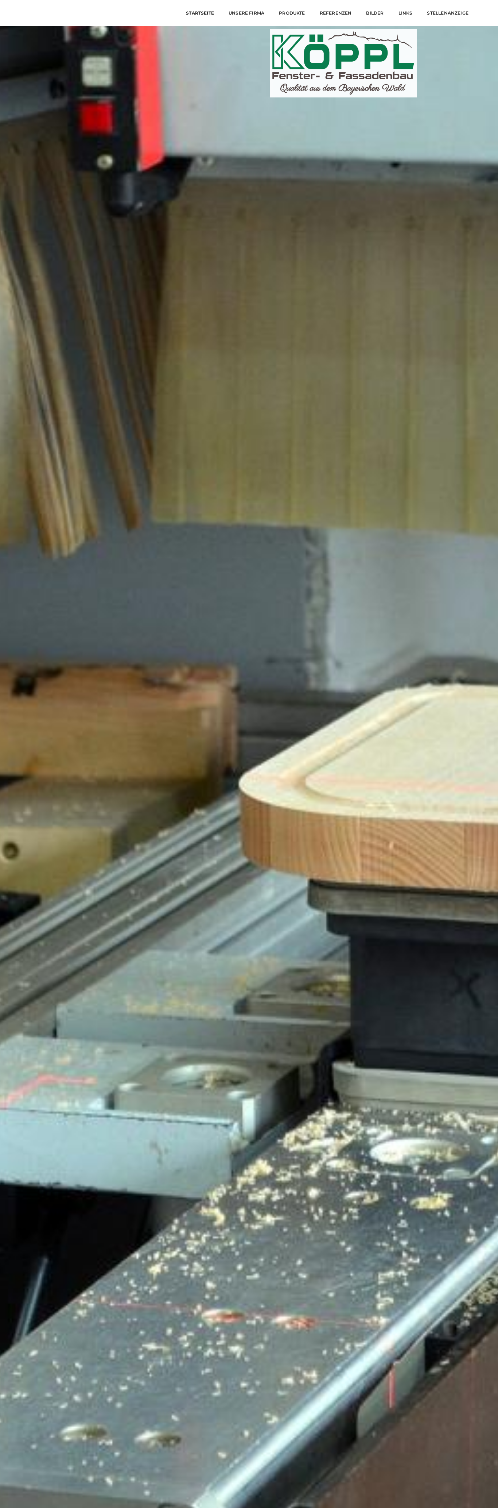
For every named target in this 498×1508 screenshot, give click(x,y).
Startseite (200, 13)
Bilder (375, 13)
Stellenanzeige (447, 13)
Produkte (292, 13)
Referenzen (336, 13)
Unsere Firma (246, 13)
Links (405, 13)
